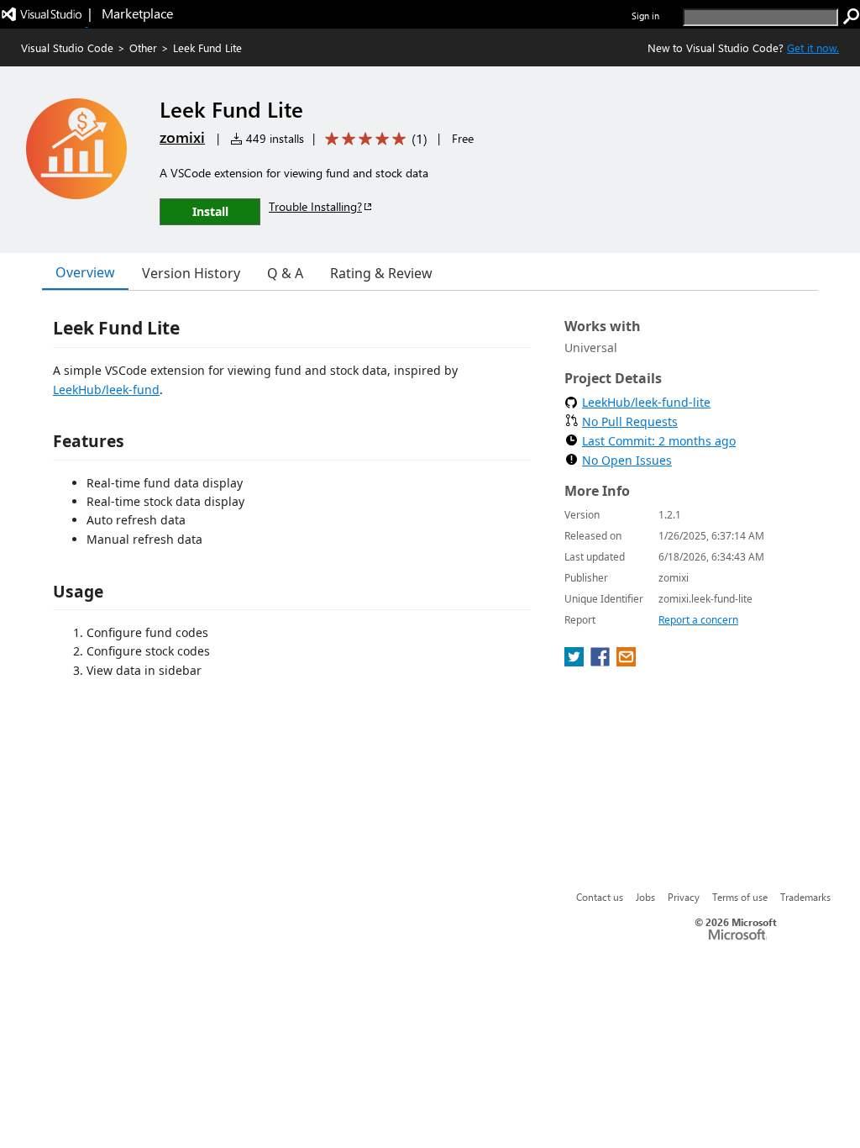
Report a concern (698, 620)
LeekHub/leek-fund (106, 390)
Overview (85, 272)
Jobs (645, 896)
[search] (851, 16)
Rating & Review (381, 273)
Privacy (684, 896)
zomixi (182, 137)
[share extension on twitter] (576, 661)
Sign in (645, 15)
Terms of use (740, 896)
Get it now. (813, 47)
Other (143, 47)
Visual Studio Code (67, 47)
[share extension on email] (626, 661)
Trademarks (805, 896)
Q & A (285, 273)
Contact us (599, 896)
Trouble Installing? (315, 206)
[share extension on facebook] (602, 661)
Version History (191, 273)
